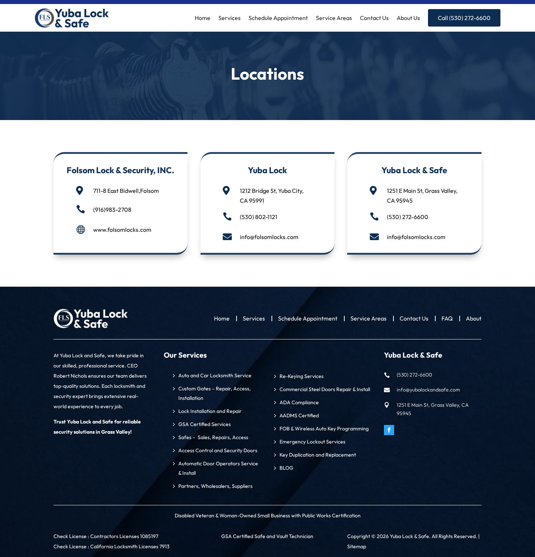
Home (202, 17)
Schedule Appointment (278, 17)
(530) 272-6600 (407, 216)
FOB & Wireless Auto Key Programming (324, 428)
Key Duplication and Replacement (318, 454)
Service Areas (334, 17)
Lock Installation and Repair (210, 411)
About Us (408, 17)
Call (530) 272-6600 (464, 17)
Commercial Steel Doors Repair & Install (325, 389)
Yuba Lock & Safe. (410, 536)
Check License (71, 536)
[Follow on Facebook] (389, 430)
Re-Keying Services (302, 376)
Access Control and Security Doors (217, 450)
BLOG (286, 468)
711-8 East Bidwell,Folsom (126, 190)
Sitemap (356, 546)
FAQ (447, 319)
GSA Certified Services (204, 424)
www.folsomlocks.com (122, 229)
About (474, 319)
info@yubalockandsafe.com (428, 389)
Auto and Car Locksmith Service (214, 375)
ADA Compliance (299, 402)
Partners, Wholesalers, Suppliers (215, 486)
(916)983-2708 (112, 209)
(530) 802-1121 (258, 216)
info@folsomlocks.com (269, 236)
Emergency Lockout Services (312, 441)
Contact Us (374, 17)
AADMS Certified (299, 415)
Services (229, 17)
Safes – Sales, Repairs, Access (213, 437)
